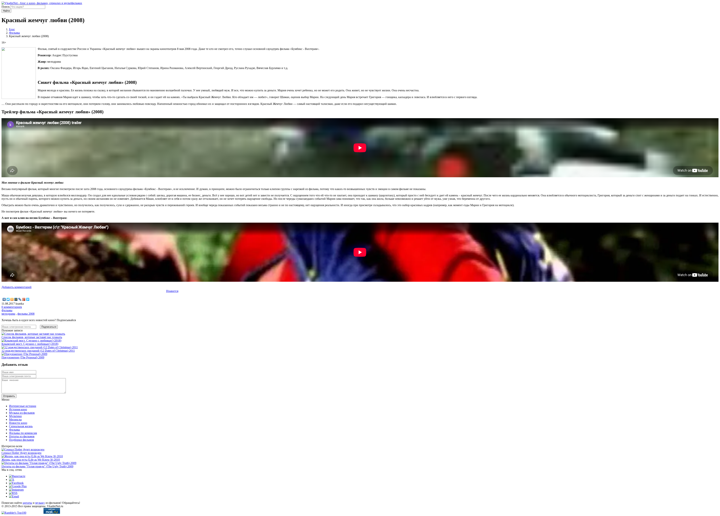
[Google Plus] (24, 299)
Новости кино (18, 422)
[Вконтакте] (17, 476)
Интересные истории (22, 406)
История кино (18, 409)
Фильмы (14, 32)
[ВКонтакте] (4, 299)
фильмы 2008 (25, 313)
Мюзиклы (15, 419)
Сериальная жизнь (21, 426)
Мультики (15, 416)
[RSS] (13, 493)
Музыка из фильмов (22, 412)
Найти (6, 10)
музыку (40, 502)
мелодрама (8, 313)
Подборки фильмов (21, 439)
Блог (12, 29)
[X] (11, 479)
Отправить (9, 396)
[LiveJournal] (20, 299)
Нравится (172, 291)
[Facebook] (16, 482)
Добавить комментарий (17, 287)
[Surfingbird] (28, 299)
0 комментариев (12, 307)
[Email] (14, 496)
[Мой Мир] (16, 299)
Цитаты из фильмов (21, 436)
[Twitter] (8, 299)
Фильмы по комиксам (23, 433)
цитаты (27, 502)
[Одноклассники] (12, 299)
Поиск (6, 6)
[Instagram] (16, 489)
